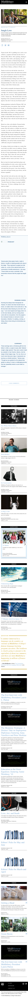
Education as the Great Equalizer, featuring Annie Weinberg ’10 (12, 771)
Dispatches (14, 527)
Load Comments (14, 383)
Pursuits (12, 27)
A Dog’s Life (5, 511)
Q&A (14, 599)
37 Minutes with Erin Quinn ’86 (11, 619)
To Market (6, 545)
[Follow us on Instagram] (23, 984)
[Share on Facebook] (2, 46)
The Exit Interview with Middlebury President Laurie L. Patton (13, 697)
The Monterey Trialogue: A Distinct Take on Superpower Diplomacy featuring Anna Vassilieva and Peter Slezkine (13, 731)
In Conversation (6, 483)
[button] (3, 544)
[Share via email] (8, 46)
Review (14, 793)
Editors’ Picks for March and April (13, 870)
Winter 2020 (4, 27)
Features (14, 406)
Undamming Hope (7, 584)
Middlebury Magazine (7, 2)
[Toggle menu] (26, 2)
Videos (14, 882)
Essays (14, 564)
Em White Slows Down (8, 426)
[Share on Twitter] (5, 46)
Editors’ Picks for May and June (12, 843)
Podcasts (14, 675)
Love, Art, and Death (10, 813)
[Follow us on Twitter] (26, 984)
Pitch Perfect (5, 454)
